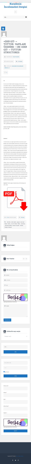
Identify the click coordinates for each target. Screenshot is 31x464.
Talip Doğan (16, 56)
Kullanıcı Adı (6, 385)
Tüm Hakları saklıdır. (19, 456)
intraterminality (8, 225)
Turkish (21, 225)
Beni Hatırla (7, 371)
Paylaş (22, 217)
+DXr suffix (13, 222)
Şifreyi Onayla (6, 406)
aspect (18, 222)
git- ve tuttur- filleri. (15, 223)
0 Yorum (20, 61)
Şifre (5, 399)
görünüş (23, 223)
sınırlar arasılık (15, 225)
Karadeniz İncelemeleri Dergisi (15, 5)
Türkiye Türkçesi (8, 227)
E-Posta (5, 392)
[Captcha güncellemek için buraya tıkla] (15, 297)
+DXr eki (8, 222)
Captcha (5, 412)
